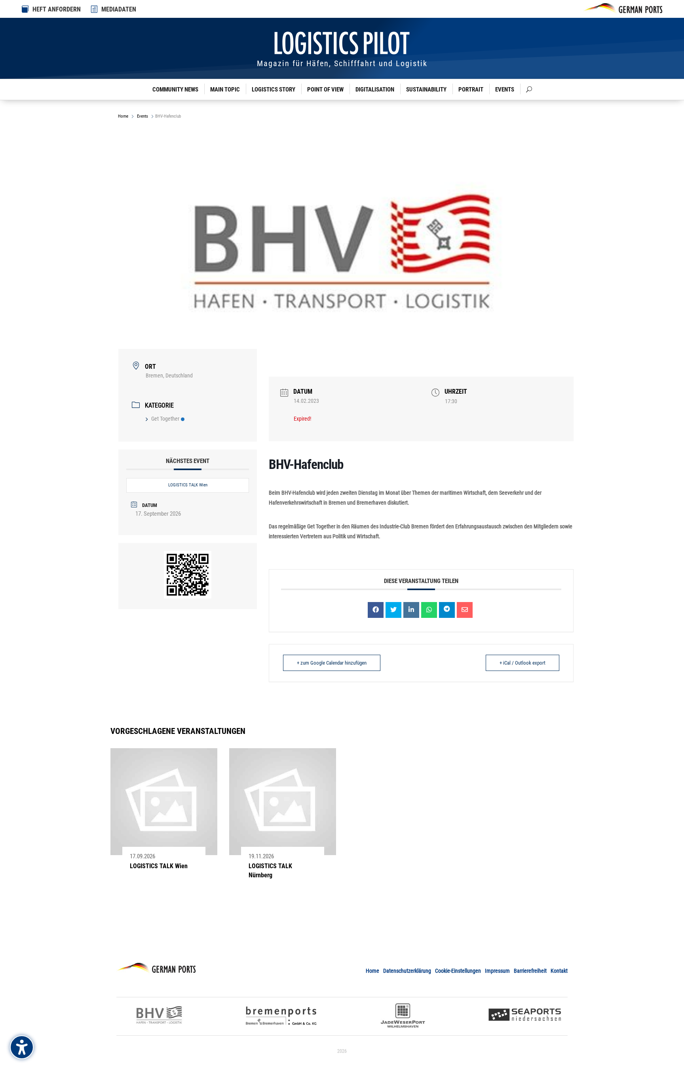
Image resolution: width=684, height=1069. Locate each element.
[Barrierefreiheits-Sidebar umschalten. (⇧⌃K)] (22, 1047)
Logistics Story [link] (273, 89)
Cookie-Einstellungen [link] (458, 971)
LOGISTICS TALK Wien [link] (187, 485)
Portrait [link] (470, 89)
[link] (95, 9)
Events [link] (504, 89)
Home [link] (123, 116)
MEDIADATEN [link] (118, 9)
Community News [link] (175, 89)
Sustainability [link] (426, 89)
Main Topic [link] (225, 89)
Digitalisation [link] (374, 89)
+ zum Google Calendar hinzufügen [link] (332, 663)
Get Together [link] (165, 418)
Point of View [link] (325, 89)
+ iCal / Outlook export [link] (522, 663)
